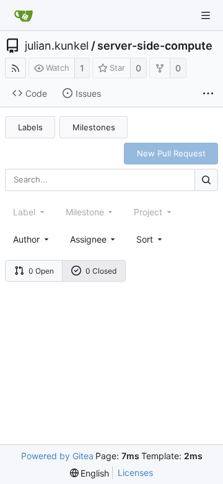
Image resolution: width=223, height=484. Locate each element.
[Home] (23, 15)
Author (26, 239)
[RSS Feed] (15, 68)
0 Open (41, 271)
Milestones (93, 127)
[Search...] (206, 179)
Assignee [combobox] (88, 239)
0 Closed (100, 271)
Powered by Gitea (57, 455)
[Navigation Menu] (206, 15)
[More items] (208, 94)
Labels (30, 127)
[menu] (150, 239)
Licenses (135, 472)
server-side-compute (154, 46)
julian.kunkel (57, 46)
